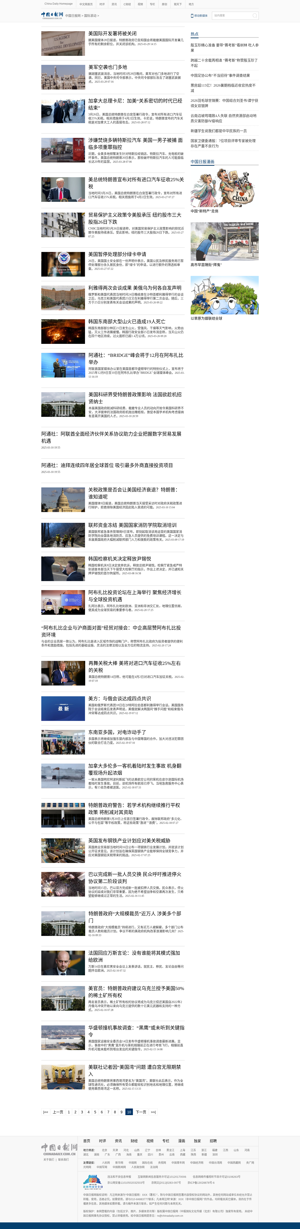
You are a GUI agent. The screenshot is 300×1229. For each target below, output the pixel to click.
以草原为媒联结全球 (206, 318)
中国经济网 (196, 1162)
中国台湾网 (215, 1162)
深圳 (215, 1154)
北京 (104, 1150)
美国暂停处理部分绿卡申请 (117, 254)
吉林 (158, 1150)
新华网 (119, 1162)
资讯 (114, 4)
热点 (195, 34)
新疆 (204, 1154)
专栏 (152, 4)
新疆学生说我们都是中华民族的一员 (219, 131)
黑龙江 (170, 1150)
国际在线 (147, 1162)
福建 (214, 1150)
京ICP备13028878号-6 (201, 1182)
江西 (225, 1150)
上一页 (58, 1112)
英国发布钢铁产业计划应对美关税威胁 (129, 840)
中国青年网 (178, 1162)
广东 (107, 1154)
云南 (172, 1154)
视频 (140, 4)
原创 (164, 4)
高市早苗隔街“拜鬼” (206, 265)
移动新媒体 (201, 15)
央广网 (250, 1162)
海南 (129, 1154)
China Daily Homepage (59, 3)
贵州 (161, 1154)
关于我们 (48, 1159)
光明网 (87, 1167)
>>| (153, 1112)
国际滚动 (90, 15)
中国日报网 (73, 15)
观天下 (178, 4)
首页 (86, 1141)
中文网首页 (86, 4)
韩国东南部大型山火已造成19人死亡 (127, 321)
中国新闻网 (119, 1167)
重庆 (139, 1154)
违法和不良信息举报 (119, 1176)
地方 (191, 4)
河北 (126, 1150)
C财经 (127, 4)
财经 (134, 1141)
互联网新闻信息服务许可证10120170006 (162, 1176)
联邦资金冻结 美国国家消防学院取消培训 (132, 525)
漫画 (181, 1141)
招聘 (213, 1141)
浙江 (204, 1150)
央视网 (162, 1162)
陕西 (193, 1154)
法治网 (154, 1167)
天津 (115, 1150)
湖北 (86, 1154)
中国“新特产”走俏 (204, 211)
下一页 (141, 1112)
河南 (247, 1150)
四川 (150, 1154)
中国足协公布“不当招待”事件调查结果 (220, 75)
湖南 (96, 1154)
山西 (136, 1150)
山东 (236, 1150)
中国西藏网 (234, 1162)
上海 (182, 1150)
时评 (102, 4)
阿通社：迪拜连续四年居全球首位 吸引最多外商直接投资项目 (107, 465)
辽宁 (147, 1150)
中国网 (133, 1162)
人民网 (106, 1162)
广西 (118, 1154)
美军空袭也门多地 (108, 67)
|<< (45, 1112)
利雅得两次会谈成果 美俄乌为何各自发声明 (134, 288)
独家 (197, 1141)
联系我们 (63, 1159)
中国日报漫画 (202, 162)
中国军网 (102, 1167)
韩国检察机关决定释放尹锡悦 (119, 559)
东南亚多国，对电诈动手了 (117, 732)
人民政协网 (138, 1167)
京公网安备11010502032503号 (126, 1182)
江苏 (193, 1150)
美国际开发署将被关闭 (112, 33)
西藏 (182, 1154)
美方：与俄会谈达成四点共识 (119, 698)
